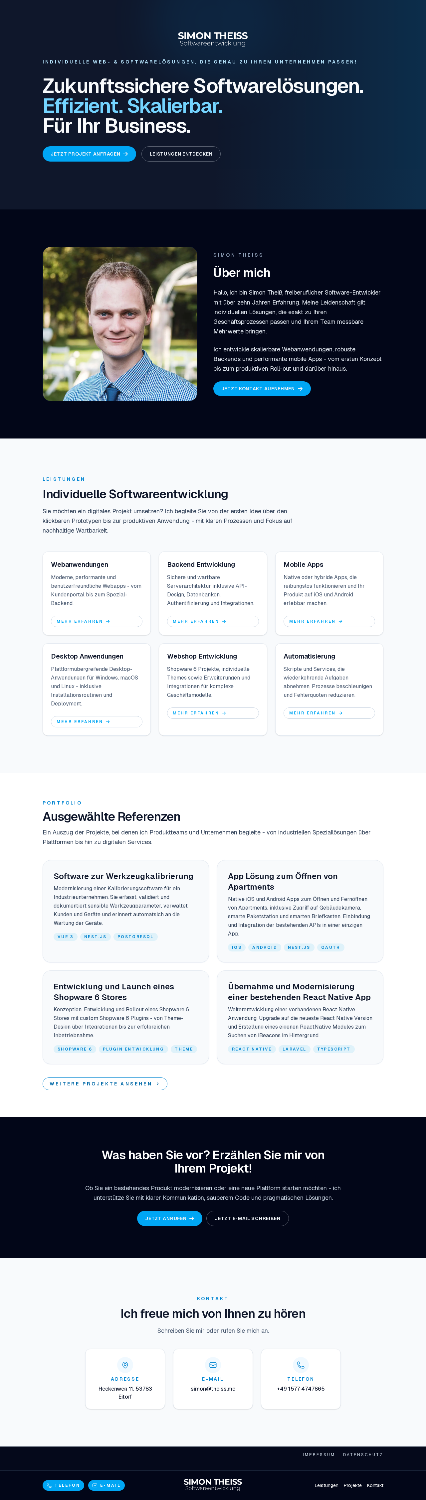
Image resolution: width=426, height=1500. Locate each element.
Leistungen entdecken (181, 154)
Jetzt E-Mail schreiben (247, 1218)
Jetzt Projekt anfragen (85, 154)
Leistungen (326, 1485)
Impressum (319, 1454)
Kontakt (375, 1485)
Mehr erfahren (80, 621)
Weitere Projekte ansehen (101, 1084)
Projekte (353, 1485)
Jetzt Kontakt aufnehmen (258, 389)
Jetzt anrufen (165, 1218)
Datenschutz (363, 1454)
